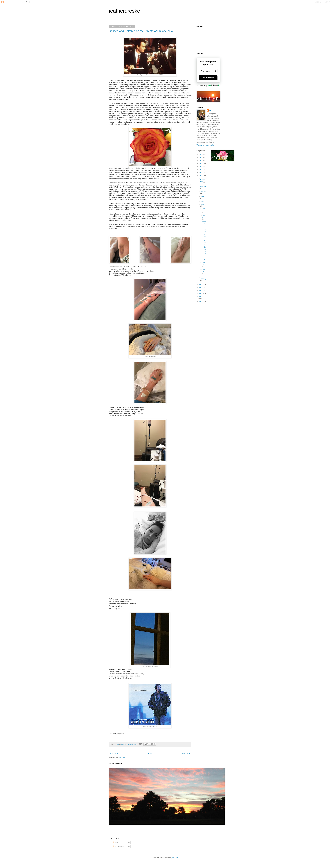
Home (150, 754)
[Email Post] (140, 744)
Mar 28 (203, 216)
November (202, 181)
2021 (201, 163)
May (202, 201)
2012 (200, 297)
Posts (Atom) (122, 758)
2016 (201, 285)
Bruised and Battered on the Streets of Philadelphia (141, 31)
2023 (201, 157)
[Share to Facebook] (152, 744)
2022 (201, 160)
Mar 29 (203, 210)
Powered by (202, 85)
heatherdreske (123, 11)
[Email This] (144, 744)
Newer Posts (114, 754)
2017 (201, 175)
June (202, 196)
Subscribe (208, 77)
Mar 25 (203, 263)
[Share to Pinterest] (154, 744)
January (203, 279)
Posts (116, 842)
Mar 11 (203, 270)
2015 (201, 287)
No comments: (132, 744)
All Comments (119, 846)
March (203, 204)
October (203, 187)
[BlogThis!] (147, 744)
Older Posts (186, 754)
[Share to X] (149, 744)
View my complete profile (205, 145)
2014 (201, 290)
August (203, 191)
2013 (201, 294)
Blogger (175, 858)
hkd (210, 110)
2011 (201, 301)
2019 (201, 169)
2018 (201, 172)
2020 (201, 166)
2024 (201, 154)
